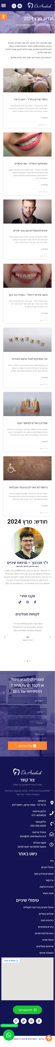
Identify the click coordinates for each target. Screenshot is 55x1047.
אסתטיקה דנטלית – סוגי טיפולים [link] (31, 163)
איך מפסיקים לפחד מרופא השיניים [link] (30, 359)
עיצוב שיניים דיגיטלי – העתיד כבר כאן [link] (28, 295)
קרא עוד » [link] (44, 118)
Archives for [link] (22, 24)
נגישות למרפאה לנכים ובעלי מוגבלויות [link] (28, 487)
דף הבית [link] (50, 24)
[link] (3, 16)
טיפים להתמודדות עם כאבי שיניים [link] (30, 230)
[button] (50, 637)
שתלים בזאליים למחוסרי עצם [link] (32, 423)
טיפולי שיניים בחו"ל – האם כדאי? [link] (31, 99)
